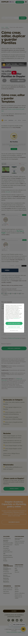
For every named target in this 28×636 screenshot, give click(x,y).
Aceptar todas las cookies (14, 323)
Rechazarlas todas (14, 330)
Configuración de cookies (14, 327)
